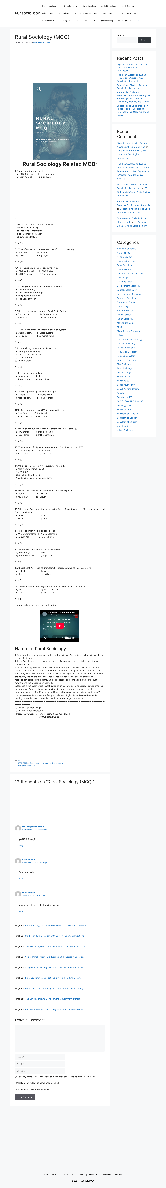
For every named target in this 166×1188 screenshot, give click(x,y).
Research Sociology (126, 360)
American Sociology (126, 249)
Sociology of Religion (127, 422)
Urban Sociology (70, 6)
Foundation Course (126, 302)
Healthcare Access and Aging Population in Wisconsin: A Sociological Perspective (131, 78)
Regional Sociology (126, 356)
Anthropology (123, 253)
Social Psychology (126, 385)
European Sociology (126, 298)
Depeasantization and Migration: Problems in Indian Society (54, 988)
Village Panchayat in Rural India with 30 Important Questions (54, 957)
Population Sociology (127, 352)
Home (47, 1174)
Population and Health (27, 766)
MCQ (139, 20)
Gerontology (123, 306)
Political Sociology (126, 347)
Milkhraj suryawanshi (33, 826)
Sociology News (125, 20)
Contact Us (68, 1174)
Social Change (124, 372)
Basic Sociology (49, 6)
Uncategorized (124, 426)
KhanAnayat (28, 859)
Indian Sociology (125, 319)
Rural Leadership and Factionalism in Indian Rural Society (53, 978)
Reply (21, 846)
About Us (56, 1174)
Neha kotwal (28, 892)
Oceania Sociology (126, 343)
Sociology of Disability (103, 20)
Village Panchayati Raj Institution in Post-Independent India (54, 967)
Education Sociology (127, 290)
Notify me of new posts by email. (33, 1089)
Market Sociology (108, 6)
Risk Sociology (124, 364)
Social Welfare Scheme (128, 389)
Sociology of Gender (127, 418)
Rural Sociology (89, 6)
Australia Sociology (126, 261)
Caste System (108, 13)
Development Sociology (128, 286)
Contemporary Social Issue (130, 273)
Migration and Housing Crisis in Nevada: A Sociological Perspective (132, 67)
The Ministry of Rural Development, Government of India (52, 999)
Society (64, 20)
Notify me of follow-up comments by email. (38, 1083)
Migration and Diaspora (128, 331)
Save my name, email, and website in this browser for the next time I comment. (56, 1077)
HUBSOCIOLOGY (27, 13)
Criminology (47, 13)
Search (120, 35)
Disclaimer (80, 1174)
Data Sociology (64, 13)
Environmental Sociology (86, 13)
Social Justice (81, 20)
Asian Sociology (124, 257)
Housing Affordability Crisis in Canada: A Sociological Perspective (131, 154)
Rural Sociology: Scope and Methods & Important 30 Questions (56, 925)
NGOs (120, 335)
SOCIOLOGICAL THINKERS (129, 13)
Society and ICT (49, 20)
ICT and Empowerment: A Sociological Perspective (133, 192)
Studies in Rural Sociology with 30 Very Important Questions (54, 936)
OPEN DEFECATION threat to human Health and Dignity (40, 763)
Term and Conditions (112, 1174)
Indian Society (124, 315)
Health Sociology (128, 6)
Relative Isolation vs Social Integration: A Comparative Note (54, 1009)
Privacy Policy (94, 1174)
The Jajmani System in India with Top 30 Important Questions (55, 946)
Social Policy (123, 381)
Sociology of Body (126, 409)
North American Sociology (129, 339)
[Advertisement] (60, 65)
